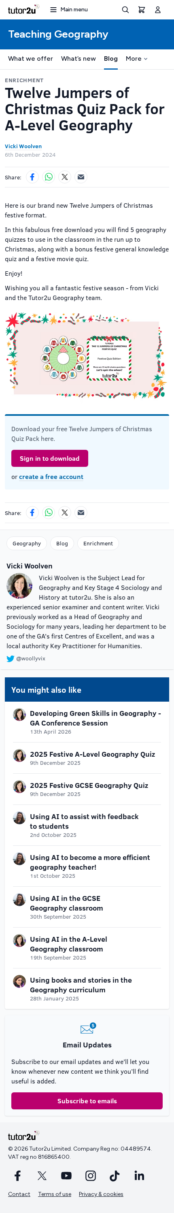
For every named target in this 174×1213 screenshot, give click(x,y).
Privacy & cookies (101, 1194)
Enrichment (98, 543)
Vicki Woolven (23, 146)
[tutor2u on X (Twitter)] (42, 1175)
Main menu (74, 9)
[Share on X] (64, 176)
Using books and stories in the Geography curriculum (81, 984)
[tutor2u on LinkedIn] (139, 1175)
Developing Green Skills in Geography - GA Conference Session (95, 718)
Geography (27, 543)
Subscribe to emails (87, 1100)
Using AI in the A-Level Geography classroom (68, 943)
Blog (111, 58)
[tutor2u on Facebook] (18, 1175)
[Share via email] (80, 176)
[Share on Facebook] (32, 176)
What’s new (78, 58)
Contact (19, 1194)
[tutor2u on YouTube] (66, 1175)
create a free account (51, 476)
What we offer (30, 58)
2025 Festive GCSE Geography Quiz (89, 785)
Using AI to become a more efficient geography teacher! (90, 862)
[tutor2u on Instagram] (90, 1175)
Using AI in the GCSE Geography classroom (66, 903)
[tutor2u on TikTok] (115, 1175)
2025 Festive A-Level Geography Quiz (92, 754)
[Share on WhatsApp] (48, 176)
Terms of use (54, 1194)
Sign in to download (50, 458)
